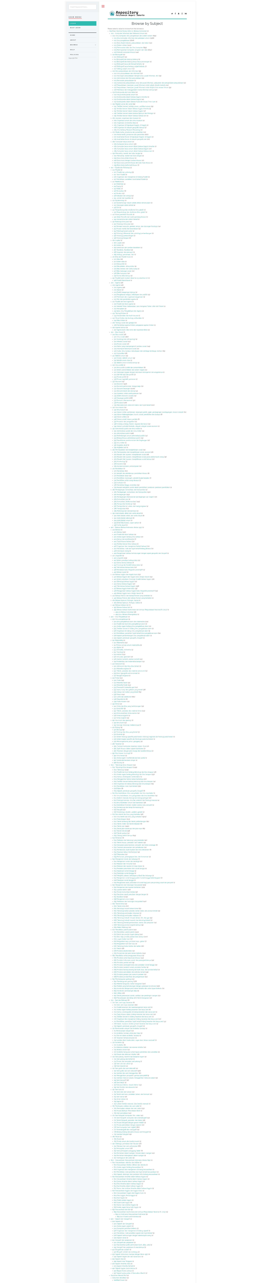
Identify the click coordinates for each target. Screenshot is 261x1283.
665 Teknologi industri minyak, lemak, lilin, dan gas (131, 918)
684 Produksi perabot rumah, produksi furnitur (130, 967)
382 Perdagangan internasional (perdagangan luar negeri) (134, 497)
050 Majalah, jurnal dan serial (122, 104)
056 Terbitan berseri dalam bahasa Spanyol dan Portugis (133, 113)
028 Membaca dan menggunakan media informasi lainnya (134, 90)
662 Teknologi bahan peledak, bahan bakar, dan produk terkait (135, 911)
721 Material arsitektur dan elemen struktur (128, 1047)
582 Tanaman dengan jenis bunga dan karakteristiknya (132, 751)
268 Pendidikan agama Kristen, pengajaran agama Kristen (134, 325)
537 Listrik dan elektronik (122, 697)
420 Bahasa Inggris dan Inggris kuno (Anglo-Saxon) (132, 577)
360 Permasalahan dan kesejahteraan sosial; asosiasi (132, 452)
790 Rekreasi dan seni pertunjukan (126, 1146)
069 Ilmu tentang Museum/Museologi (127, 130)
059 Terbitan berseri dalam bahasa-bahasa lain (130, 116)
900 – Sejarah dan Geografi (120, 1219)
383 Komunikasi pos (121, 499)
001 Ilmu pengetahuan (121, 40)
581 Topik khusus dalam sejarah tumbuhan (128, 748)
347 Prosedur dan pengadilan (124, 421)
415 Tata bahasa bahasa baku (124, 567)
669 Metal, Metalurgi (121, 927)
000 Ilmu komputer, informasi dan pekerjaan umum (132, 38)
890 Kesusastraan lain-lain (121, 1209)
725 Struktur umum (120, 1049)
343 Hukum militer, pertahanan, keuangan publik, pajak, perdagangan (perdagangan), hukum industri (148, 412)
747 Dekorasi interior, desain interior (126, 1085)
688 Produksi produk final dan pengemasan (129, 977)
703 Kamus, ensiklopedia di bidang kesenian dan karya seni (134, 1012)
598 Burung (118, 762)
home (72, 35)
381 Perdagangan (120, 494)
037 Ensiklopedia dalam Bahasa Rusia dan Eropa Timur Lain (134, 101)
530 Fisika (115, 678)
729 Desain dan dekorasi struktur (125, 1054)
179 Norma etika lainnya (122, 276)
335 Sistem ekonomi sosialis (124, 396)
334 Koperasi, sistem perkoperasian (126, 393)
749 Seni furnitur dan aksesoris (124, 1087)
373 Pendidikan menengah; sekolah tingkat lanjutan (131, 478)
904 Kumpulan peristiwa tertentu (125, 1228)
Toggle (103, 6)
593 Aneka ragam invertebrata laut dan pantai (129, 758)
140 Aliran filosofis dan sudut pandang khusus (130, 217)
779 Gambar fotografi (121, 1134)
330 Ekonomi (117, 381)
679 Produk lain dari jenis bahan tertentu (128, 953)
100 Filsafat (116, 170)
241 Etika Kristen (119, 320)
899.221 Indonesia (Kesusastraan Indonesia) (130, 1214)
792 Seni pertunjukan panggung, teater (127, 1151)
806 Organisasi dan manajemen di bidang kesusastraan (133, 1169)
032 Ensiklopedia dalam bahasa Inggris (127, 99)
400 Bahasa (116, 530)
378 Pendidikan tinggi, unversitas (125, 485)
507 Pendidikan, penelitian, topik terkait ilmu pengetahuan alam (136, 633)
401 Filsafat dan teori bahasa (124, 534)
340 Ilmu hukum (118, 407)
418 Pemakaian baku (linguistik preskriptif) (128, 570)
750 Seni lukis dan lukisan (123, 1092)
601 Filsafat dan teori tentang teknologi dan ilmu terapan (133, 772)
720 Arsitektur (117, 1042)
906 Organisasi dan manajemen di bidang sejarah (131, 1231)
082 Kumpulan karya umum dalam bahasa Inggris (131, 149)
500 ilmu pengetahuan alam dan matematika (129, 621)
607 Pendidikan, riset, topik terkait (125, 786)
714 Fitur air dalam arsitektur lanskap (126, 1035)
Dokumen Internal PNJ (118, 1275)
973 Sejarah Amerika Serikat (123, 1266)
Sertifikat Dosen (119, 1280)
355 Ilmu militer (119, 443)
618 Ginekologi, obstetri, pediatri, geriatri (128, 812)
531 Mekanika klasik (120, 682)
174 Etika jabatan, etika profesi (124, 266)
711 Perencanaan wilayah (122, 1031)
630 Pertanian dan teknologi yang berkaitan (129, 840)
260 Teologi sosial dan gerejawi (123, 323)
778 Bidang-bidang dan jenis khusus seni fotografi (131, 1132)
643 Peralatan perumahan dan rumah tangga (129, 868)
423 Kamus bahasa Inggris (123, 584)
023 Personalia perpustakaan (124, 80)
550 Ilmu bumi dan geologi (121, 720)
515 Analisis (118, 654)
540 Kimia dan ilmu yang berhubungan (127, 706)
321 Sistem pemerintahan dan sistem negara (129, 370)
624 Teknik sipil (119, 826)
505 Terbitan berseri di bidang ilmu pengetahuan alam (133, 628)
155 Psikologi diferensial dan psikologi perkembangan (133, 233)
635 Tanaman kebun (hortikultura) (125, 852)
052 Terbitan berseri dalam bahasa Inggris (128, 111)
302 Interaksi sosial (120, 341)
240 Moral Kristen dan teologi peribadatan (127, 318)
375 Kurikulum (119, 483)
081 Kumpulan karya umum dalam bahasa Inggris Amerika (134, 146)
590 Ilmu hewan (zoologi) (121, 753)
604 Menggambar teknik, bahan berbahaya (129, 779)
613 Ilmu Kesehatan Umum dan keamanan (128, 802)
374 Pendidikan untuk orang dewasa (126, 480)
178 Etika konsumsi (120, 273)
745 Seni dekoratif (120, 1080)
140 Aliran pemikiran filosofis (122, 214)
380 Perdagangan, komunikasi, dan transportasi (128, 490)
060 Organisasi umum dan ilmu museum (128, 120)
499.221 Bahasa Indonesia (124, 612)
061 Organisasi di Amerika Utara (125, 123)
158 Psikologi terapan (121, 238)
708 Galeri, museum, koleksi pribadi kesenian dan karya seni (135, 1024)
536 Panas (117, 694)
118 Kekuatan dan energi (122, 196)
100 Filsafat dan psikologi (123, 172)
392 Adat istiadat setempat (123, 518)
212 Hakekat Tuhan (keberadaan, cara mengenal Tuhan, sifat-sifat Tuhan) (139, 306)
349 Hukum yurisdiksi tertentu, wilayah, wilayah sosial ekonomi (136, 426)
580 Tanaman (117, 744)
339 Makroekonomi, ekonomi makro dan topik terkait (132, 405)
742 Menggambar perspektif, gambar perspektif (130, 1075)
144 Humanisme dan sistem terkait (126, 219)
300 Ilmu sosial (117, 334)
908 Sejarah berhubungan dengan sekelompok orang (132, 1235)
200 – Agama (115, 283)
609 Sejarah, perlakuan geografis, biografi (128, 791)
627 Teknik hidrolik (120, 831)
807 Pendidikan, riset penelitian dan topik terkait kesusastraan (135, 1172)
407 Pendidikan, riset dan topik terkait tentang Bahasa (132, 548)
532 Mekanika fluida (120, 685)
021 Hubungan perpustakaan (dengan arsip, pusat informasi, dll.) (136, 76)
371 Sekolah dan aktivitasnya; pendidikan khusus (130, 473)
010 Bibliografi (117, 54)
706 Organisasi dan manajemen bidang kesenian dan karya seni (136, 1019)
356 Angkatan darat (120, 445)
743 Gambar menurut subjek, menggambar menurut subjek (134, 1078)
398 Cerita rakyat (120, 525)
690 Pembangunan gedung (121, 979)
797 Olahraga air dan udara (123, 1158)
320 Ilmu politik (117, 365)
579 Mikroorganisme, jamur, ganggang (127, 741)
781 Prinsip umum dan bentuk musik (126, 1141)
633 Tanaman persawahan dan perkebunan (129, 847)
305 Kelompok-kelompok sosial (125, 348)
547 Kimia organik (120, 718)
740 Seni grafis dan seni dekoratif (123, 1068)
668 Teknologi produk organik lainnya (127, 925)
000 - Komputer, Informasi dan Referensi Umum (127, 33)
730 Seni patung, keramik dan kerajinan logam (128, 1056)
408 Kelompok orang (121, 551)
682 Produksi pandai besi (123, 962)
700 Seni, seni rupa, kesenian (122, 1002)
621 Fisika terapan (120, 819)
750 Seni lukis (117, 1089)
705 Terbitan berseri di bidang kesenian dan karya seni (133, 1016)
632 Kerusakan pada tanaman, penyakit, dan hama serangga (134, 845)
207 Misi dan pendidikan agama (125, 299)
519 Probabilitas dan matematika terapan (128, 661)
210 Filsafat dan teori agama (122, 301)
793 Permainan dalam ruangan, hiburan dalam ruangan (133, 1153)
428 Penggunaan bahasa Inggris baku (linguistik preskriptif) (134, 591)
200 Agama (116, 285)
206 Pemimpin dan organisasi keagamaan (128, 297)
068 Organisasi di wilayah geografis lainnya (129, 127)
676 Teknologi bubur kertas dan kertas (127, 946)
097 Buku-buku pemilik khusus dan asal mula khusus (132, 163)
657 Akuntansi (118, 897)
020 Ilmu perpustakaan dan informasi (125, 71)
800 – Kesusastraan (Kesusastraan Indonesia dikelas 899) (131, 1160)
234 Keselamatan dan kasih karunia (126, 315)
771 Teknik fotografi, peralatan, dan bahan (128, 1120)
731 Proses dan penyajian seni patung (127, 1061)
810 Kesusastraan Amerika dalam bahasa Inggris (129, 1176)
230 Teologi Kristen (119, 313)
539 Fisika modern (120, 701)
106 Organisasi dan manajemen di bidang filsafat (131, 177)
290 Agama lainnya (119, 327)
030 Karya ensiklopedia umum (124, 94)
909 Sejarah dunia (120, 1238)
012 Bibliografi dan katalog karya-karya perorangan (131, 61)
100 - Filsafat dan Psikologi (120, 167)
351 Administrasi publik (122, 433)
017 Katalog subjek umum (123, 69)
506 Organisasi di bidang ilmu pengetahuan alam (131, 631)
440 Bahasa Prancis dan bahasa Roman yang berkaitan (131, 595)
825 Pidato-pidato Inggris (123, 1200)
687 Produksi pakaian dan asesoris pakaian (129, 974)
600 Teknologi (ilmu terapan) (122, 767)
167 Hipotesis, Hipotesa (122, 250)
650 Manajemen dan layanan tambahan (127, 887)
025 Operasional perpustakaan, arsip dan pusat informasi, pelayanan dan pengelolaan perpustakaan (148, 83)
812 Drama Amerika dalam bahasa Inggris (128, 1181)
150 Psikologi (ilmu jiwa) (120, 221)
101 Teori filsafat (119, 174)
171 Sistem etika (119, 261)
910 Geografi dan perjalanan (122, 1240)
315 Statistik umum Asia (122, 360)
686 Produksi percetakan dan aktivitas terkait (129, 972)
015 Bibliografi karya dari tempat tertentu (128, 64)
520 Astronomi (117, 664)
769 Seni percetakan (121, 1113)
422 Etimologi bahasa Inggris (124, 581)
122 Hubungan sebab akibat (123, 205)
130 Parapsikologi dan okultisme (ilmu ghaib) (128, 210)
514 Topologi (118, 652)
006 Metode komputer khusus (124, 52)
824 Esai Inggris (119, 1198)
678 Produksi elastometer (123, 951)
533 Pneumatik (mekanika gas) (124, 687)
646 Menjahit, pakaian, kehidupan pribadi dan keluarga (133, 875)
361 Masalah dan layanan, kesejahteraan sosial (130, 454)
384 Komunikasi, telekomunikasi (125, 501)
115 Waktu (117, 188)
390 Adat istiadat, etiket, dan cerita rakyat (126, 513)
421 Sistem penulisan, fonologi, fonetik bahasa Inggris (132, 579)
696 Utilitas (118, 993)
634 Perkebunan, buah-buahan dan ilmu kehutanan (131, 850)
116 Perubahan (119, 191)
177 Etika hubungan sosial (123, 271)
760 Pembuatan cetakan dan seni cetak (125, 1106)
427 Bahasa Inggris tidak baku (124, 588)
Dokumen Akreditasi (119, 1278)
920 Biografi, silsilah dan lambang (125, 1252)
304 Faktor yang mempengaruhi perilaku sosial (130, 346)
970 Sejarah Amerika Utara (121, 1263)
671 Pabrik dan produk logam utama (126, 934)
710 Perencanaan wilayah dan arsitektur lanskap (128, 1028)
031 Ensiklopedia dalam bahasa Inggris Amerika (130, 97)
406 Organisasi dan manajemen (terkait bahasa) (130, 546)
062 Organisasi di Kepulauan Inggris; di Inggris (130, 125)
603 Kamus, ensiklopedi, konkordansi (127, 777)
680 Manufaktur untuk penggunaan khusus (127, 955)
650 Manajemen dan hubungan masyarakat (127, 885)
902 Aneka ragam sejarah (122, 1226)
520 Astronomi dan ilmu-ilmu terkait (126, 666)
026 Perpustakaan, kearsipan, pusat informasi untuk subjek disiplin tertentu (140, 85)
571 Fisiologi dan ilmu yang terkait (126, 732)
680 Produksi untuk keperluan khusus (127, 958)
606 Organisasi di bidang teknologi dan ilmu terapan (132, 784)
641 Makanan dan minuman (123, 864)
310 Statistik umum (118, 356)
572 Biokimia (118, 734)
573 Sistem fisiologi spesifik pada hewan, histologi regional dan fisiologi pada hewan (143, 737)
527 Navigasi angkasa (121, 675)
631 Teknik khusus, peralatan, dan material (128, 842)
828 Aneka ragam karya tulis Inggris (126, 1207)
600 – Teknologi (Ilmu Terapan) (122, 765)
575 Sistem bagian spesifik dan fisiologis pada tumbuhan (133, 739)
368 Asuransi (118, 464)
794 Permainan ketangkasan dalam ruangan (129, 1155)
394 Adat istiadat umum (122, 520)
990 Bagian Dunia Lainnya (123, 1271)
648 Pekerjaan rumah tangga (124, 880)
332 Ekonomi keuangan (122, 388)
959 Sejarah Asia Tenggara (123, 1261)
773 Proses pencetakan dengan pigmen (127, 1125)
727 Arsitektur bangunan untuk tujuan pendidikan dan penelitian (136, 1052)
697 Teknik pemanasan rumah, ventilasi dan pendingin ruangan (135, 995)
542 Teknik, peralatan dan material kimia (127, 711)
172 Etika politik (119, 264)
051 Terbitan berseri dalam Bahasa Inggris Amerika (131, 108)
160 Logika (116, 240)
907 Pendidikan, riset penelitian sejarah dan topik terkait (133, 1233)
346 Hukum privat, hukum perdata (125, 419)
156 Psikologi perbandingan (123, 236)
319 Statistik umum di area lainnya (125, 363)
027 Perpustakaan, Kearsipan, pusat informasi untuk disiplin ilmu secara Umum (141, 87)
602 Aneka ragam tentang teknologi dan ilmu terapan (132, 774)
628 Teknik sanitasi (120, 833)
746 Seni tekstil (119, 1082)
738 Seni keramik (120, 1066)
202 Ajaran (117, 290)
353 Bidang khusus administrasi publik (127, 438)
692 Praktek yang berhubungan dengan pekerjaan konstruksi (135, 986)
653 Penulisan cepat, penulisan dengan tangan (130, 894)
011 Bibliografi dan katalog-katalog (126, 59)
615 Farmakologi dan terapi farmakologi (128, 807)
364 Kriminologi (119, 461)
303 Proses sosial (120, 344)
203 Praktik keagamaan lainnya (124, 292)
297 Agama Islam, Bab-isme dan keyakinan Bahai (131, 330)
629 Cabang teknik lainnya (123, 835)
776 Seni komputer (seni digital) (125, 1127)
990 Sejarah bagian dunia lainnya (123, 1268)
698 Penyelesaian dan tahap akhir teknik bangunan (131, 998)
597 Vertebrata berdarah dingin (124, 760)
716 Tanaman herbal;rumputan (124, 1038)
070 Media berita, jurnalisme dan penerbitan (127, 132)
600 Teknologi (119, 770)
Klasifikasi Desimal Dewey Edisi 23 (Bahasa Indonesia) (128, 31)
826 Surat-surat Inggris (122, 1202)
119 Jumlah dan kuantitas (122, 198)
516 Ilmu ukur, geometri (122, 657)
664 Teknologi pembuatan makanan (126, 915)
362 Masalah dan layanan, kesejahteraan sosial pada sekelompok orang (139, 457)
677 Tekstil (117, 948)
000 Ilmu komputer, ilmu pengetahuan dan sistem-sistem (132, 36)
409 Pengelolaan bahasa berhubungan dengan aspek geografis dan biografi (140, 553)
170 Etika (117, 259)
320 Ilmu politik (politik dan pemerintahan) (128, 367)
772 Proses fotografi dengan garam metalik (129, 1122)
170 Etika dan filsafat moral (121, 257)
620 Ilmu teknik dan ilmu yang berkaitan (126, 814)
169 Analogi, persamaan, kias (124, 254)
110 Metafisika (117, 181)
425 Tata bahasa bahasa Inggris (124, 586)
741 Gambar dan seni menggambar (126, 1073)
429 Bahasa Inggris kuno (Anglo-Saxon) (127, 593)
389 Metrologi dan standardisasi (125, 511)
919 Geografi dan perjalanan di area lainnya (129, 1247)
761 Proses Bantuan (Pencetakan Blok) (127, 1111)
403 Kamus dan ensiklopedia (124, 539)
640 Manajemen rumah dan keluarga (125, 859)
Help (72, 49)
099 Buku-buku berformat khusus (125, 165)
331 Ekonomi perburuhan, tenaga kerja (127, 386)
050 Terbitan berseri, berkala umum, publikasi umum (132, 106)
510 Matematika (117, 640)
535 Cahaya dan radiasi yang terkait (126, 692)
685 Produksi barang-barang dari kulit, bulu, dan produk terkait (136, 970)
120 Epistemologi (118, 200)
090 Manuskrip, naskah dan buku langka (126, 153)
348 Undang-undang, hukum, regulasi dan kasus (131, 424)
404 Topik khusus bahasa (122, 541)
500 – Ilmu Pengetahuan (119, 617)
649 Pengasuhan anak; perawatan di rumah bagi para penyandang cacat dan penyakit (143, 882)
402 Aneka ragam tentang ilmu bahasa (127, 537)
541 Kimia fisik (118, 708)
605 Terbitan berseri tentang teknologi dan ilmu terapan (133, 781)
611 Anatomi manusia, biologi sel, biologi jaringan (131, 798)
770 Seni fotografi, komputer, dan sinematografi (130, 1118)
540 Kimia (115, 704)
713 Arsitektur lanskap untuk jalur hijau (127, 1033)
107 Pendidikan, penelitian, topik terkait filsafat (130, 179)
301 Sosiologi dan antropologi (124, 339)
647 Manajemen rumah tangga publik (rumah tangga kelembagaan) (137, 878)
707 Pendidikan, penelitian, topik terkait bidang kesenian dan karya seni (138, 1021)
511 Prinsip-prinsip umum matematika (127, 645)
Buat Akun (75, 27)
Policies (74, 54)
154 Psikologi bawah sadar (123, 231)
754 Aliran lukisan (120, 1099)
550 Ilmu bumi (119, 722)
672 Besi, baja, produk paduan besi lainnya (129, 936)
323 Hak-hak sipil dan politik (123, 374)
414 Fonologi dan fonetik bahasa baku (127, 565)
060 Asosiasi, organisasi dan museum (125, 118)
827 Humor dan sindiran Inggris (125, 1205)
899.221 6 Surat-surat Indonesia (128, 1216)
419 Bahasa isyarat (120, 572)
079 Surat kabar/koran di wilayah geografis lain (130, 139)
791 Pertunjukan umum (121, 1148)
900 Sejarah (116, 1221)
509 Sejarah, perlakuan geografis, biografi (128, 638)
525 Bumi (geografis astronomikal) (126, 673)
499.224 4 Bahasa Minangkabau (126, 614)
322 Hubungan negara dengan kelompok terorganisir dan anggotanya (138, 372)
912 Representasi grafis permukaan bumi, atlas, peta (132, 1245)
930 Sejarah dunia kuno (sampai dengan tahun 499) (130, 1254)
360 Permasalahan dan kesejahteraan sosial (127, 450)
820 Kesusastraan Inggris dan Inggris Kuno (127, 1191)
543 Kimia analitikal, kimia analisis (125, 713)
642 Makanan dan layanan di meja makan (128, 866)
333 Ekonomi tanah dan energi (124, 391)
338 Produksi (118, 403)
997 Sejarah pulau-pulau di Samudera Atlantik (129, 1273)
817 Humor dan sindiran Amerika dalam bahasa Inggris (133, 1188)
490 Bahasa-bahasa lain (120, 605)
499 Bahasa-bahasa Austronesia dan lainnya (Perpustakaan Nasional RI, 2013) (140, 610)
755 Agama (117, 1101)
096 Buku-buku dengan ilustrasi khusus (127, 160)
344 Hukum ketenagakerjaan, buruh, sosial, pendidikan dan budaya (137, 414)
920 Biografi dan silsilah (120, 1249)
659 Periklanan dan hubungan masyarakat (128, 901)
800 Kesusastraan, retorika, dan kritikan (125, 1162)
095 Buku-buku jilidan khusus (124, 158)
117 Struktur (118, 193)
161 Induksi (118, 245)
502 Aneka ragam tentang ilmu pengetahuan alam (131, 626)
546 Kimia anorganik (121, 715)
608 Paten (117, 788)
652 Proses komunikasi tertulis (124, 892)
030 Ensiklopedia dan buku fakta (123, 92)
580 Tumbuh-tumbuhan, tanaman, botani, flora (130, 746)
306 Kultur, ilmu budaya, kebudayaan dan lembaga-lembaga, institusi (138, 351)
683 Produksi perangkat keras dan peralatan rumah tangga (134, 965)
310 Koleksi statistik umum (123, 358)
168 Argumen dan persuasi (123, 252)
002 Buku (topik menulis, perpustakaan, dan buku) (131, 43)
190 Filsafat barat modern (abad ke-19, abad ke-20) (130, 278)
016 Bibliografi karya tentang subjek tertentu (129, 66)
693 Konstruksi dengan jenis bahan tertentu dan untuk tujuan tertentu (138, 988)
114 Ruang (117, 186)
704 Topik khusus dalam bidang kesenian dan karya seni (133, 1014)
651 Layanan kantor (120, 889)
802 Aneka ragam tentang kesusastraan (127, 1167)
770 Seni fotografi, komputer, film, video (126, 1115)
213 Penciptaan (119, 308)
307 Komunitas (119, 353)
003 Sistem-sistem (120, 45)
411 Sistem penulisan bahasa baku (125, 560)
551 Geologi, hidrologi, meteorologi (126, 725)
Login (73, 23)
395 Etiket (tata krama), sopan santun (126, 523)
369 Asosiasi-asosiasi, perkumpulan (126, 466)
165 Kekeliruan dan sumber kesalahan (127, 247)
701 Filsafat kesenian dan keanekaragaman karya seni (132, 1007)
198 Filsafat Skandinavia (122, 280)
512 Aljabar (117, 647)
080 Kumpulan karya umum (122, 141)
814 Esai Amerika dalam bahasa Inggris (127, 1186)
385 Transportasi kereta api (123, 504)
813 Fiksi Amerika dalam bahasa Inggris (127, 1184)
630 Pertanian (117, 838)
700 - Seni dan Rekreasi (119, 1000)
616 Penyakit (118, 809)
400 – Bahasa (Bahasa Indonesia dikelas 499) (126, 527)
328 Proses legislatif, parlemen (124, 379)
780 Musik (115, 1136)
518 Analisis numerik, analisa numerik (127, 659)
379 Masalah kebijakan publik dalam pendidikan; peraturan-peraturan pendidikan (142, 487)
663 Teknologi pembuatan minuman (126, 913)
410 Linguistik (117, 555)
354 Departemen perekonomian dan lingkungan (130, 440)
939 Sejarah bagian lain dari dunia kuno (127, 1256)
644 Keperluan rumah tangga (124, 871)
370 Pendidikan (117, 468)
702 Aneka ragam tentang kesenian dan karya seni (131, 1009)
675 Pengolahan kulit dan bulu (124, 944)
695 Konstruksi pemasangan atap (125, 991)
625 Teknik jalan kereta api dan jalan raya (128, 828)
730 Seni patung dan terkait (123, 1059)
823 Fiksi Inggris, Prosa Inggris (124, 1195)
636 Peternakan (119, 854)
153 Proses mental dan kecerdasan (126, 228)
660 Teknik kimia (118, 904)
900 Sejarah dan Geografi (123, 1224)
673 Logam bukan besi (122, 939)
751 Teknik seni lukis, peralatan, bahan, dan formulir (131, 1094)
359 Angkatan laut (120, 447)
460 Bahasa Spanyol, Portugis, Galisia (125, 600)
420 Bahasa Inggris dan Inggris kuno (125, 574)
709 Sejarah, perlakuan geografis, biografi (128, 1026)
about (73, 40)
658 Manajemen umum (122, 899)
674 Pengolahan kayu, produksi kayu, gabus (129, 941)
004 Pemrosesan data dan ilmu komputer (128, 47)
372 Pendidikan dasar (121, 475)
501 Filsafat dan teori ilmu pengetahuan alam (129, 624)
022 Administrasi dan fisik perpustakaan (127, 78)
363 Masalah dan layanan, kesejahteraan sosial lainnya (132, 459)
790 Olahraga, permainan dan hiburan (125, 1143)
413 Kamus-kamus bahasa (123, 562)
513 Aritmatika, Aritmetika (122, 650)
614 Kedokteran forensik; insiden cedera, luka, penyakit (133, 805)
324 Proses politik (120, 377)
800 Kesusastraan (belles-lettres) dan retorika (130, 1165)
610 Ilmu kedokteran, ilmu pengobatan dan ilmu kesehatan (132, 793)
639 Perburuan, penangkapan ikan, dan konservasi (131, 857)
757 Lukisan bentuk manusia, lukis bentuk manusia (131, 1104)
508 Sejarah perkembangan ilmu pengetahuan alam (132, 635)
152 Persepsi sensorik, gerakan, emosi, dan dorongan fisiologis (136, 226)
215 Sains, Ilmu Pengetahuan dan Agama (128, 311)
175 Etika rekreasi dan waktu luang (125, 269)
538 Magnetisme (119, 699)
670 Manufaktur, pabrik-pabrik (122, 929)
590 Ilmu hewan (119, 755)
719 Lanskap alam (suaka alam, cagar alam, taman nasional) (134, 1040)
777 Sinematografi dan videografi (125, 1129)
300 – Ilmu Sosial (117, 332)
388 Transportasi (120, 508)
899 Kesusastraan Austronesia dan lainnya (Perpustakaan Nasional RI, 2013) (140, 1212)
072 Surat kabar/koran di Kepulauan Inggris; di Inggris (132, 137)
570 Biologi (116, 727)
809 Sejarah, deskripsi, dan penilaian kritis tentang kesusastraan (136, 1174)
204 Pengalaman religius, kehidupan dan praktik (130, 294)
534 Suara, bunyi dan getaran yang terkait (128, 689)
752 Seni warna (119, 1097)
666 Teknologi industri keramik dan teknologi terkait (132, 920)
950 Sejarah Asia (118, 1259)
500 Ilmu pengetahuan (120, 619)
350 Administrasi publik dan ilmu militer (126, 428)
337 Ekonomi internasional (123, 400)
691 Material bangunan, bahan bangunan (128, 984)
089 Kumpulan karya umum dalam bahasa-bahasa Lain (133, 151)
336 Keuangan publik (121, 398)
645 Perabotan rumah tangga (124, 873)
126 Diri (116, 207)
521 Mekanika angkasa (121, 668)
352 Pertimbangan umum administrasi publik (129, 435)
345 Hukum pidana (120, 417)
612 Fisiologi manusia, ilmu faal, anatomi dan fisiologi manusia (135, 800)
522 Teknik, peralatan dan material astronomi (129, 671)
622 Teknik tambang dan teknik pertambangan (130, 821)
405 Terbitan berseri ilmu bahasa (125, 544)
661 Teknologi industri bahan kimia (126, 908)
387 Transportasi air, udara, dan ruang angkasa (130, 506)
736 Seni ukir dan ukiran (122, 1064)
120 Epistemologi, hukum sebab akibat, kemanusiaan (132, 203)
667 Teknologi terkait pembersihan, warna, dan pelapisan (134, 922)
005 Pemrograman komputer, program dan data (130, 50)
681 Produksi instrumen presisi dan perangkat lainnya (132, 960)
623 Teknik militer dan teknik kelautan (127, 824)
